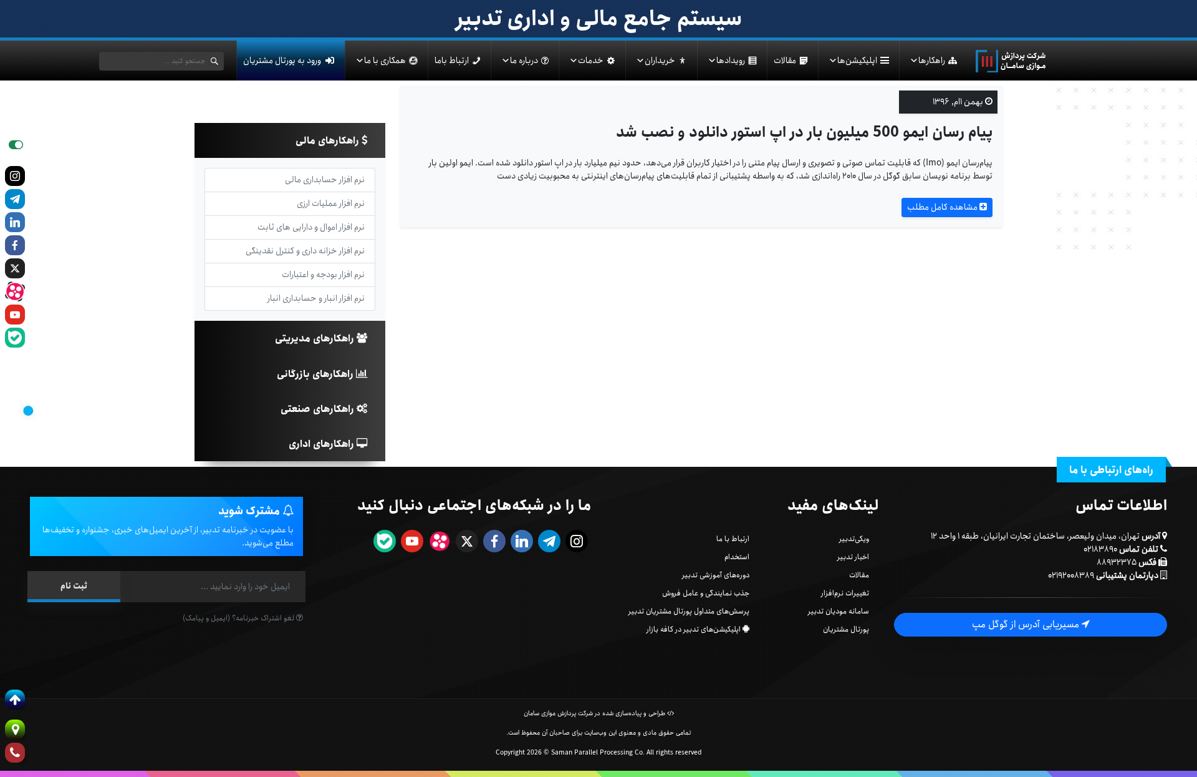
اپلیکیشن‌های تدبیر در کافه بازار (694, 629)
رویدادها (730, 60)
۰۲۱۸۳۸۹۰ (1100, 549)
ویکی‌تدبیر (854, 539)
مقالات (785, 60)
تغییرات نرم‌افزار (845, 593)
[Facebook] (15, 245)
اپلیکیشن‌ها (857, 60)
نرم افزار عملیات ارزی (331, 203)
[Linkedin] (15, 222)
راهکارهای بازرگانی (316, 374)
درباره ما (524, 60)
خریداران (660, 60)
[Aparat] (15, 291)
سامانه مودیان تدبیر (838, 611)
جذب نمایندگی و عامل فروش (705, 593)
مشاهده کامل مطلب (943, 207)
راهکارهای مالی (329, 141)
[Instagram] (15, 176)
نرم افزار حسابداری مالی (325, 180)
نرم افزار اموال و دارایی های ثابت (311, 227)
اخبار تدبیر (853, 557)
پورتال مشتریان (846, 629)
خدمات (590, 60)
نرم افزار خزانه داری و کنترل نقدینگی (305, 251)
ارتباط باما (452, 60)
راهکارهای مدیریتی (316, 338)
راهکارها (931, 60)
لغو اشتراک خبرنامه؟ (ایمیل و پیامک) (239, 618)
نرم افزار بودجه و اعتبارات (323, 274)
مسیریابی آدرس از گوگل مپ (1027, 624)
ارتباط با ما (732, 539)
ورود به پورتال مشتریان (282, 60)
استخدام (736, 557)
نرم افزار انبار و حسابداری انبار (316, 298)
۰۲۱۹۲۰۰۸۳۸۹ (1071, 575)
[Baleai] (15, 338)
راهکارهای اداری (323, 444)
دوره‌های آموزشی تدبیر (715, 575)
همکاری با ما (385, 60)
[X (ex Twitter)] (15, 268)
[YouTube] (15, 315)
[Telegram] (15, 199)
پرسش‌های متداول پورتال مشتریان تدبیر (688, 611)
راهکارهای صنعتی (319, 409)
